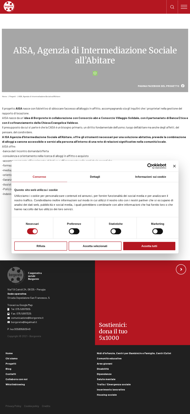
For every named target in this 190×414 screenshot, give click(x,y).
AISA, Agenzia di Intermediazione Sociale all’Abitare (39, 96)
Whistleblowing (15, 384)
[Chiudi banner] (174, 166)
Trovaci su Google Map (20, 305)
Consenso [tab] (39, 176)
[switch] (74, 231)
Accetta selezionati (95, 246)
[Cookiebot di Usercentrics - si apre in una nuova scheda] (150, 166)
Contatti (11, 373)
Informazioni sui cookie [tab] (150, 176)
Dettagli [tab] (95, 176)
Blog (8, 368)
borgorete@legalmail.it (24, 322)
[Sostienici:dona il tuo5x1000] (142, 302)
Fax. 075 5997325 (21, 313)
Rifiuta (41, 246)
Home (4, 96)
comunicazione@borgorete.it (27, 317)
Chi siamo (12, 358)
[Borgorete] (9, 7)
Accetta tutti (149, 246)
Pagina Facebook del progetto (158, 85)
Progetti (12, 96)
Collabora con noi (16, 379)
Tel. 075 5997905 (20, 309)
